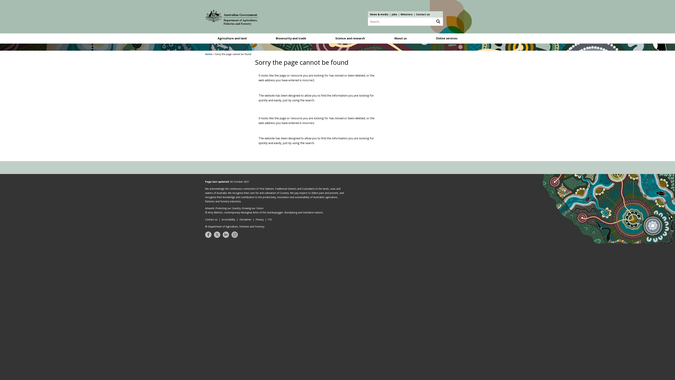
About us (400, 38)
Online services (446, 38)
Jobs (394, 14)
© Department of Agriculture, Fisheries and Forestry (234, 226)
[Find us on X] (217, 235)
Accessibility (228, 219)
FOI (270, 219)
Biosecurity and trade (291, 38)
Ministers (407, 14)
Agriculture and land (232, 38)
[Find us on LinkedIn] (226, 235)
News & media (379, 14)
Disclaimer (245, 219)
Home (209, 54)
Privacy (260, 219)
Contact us (423, 14)
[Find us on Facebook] (208, 235)
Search (438, 22)
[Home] (232, 18)
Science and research (350, 38)
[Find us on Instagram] (235, 235)
